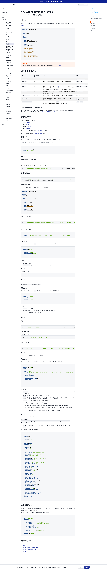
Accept (86, 567)
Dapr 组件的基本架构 (27, 544)
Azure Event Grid (39, 130)
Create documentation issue (96, 9)
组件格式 (92, 15)
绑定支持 (92, 20)
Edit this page (94, 8)
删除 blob (93, 25)
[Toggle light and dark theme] (100, 5)
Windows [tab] (23, 162)
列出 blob (28, 128)
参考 (21, 8)
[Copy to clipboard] (74, 28)
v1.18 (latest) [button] (54, 4)
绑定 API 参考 (25, 551)
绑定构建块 (25, 545)
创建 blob (93, 21)
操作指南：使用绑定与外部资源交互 (30, 549)
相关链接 (92, 30)
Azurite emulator (61, 86)
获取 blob (93, 23)
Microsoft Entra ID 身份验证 (96, 18)
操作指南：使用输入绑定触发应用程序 (31, 547)
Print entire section (95, 12)
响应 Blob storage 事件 (38, 133)
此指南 (22, 25)
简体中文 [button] (61, 4)
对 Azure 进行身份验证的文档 (48, 111)
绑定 (29, 8)
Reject (81, 567)
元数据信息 (93, 28)
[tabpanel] (48, 167)
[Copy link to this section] (30, 20)
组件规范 (25, 8)
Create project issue (95, 11)
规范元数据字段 (93, 16)
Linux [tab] (28, 162)
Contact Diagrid (59, 1)
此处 (60, 65)
